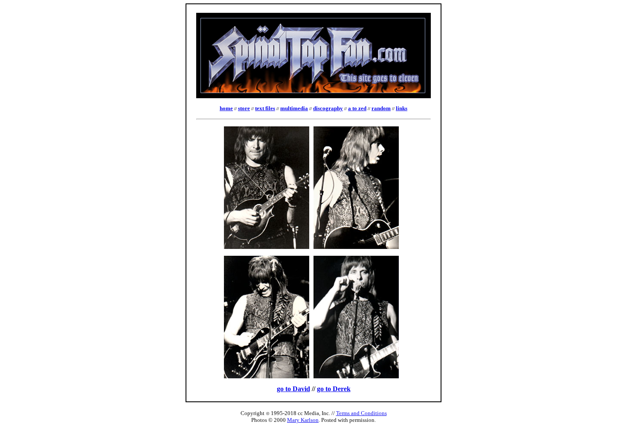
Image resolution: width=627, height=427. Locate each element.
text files (265, 108)
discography (328, 108)
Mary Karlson (303, 420)
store (244, 108)
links (401, 108)
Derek (341, 388)
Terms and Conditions (361, 413)
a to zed (357, 108)
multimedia (294, 108)
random (381, 108)
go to (324, 388)
